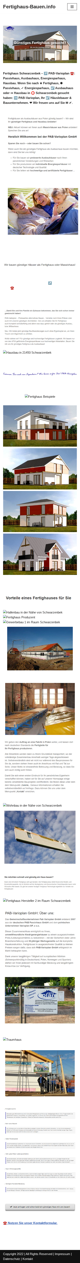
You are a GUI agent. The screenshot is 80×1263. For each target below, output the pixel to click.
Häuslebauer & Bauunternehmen (32, 277)
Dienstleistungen (21, 298)
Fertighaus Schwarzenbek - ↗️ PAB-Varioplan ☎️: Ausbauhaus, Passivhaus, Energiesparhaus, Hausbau (41, 287)
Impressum (62, 1254)
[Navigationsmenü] (72, 6)
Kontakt (28, 1259)
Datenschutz (11, 1259)
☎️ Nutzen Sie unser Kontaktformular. (30, 1223)
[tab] (32, 277)
